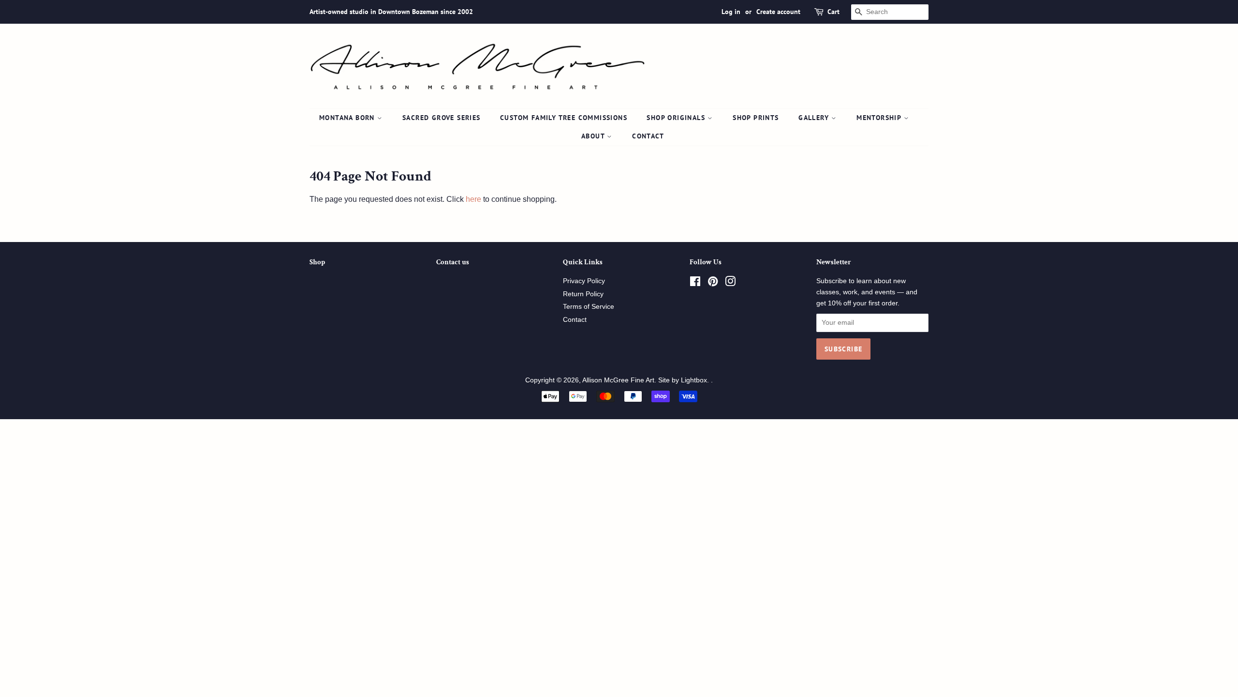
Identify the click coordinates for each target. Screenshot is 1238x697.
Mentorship (879, 117)
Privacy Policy (584, 281)
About (594, 136)
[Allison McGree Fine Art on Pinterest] (712, 283)
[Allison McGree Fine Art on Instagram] (730, 283)
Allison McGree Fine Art (618, 380)
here (473, 199)
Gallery (814, 117)
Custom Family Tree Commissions (563, 117)
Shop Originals (677, 117)
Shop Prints (756, 117)
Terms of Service (588, 306)
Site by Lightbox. (684, 380)
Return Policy (583, 294)
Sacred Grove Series (441, 117)
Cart (833, 11)
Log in (731, 11)
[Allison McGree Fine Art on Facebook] (695, 283)
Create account (778, 11)
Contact (648, 136)
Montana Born (348, 117)
